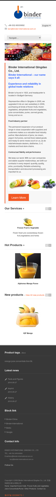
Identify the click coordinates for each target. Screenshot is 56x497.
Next (49, 56)
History (11, 397)
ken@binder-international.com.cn (22, 28)
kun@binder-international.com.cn (21, 459)
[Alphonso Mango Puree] (28, 266)
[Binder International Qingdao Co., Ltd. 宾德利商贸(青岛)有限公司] (28, 17)
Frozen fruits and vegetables (38, 486)
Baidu (8, 427)
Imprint (11, 388)
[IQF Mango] (28, 315)
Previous (45, 56)
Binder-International (14, 423)
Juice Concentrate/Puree (14, 488)
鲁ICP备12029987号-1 (14, 495)
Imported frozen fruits (18, 486)
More (24, 353)
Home (7, 486)
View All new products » (36, 295)
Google (9, 432)
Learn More (19, 197)
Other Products (30, 488)
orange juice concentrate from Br (18, 361)
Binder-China (11, 419)
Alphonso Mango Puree (28, 283)
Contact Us (41, 488)
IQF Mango (28, 333)
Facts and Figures (15, 379)
